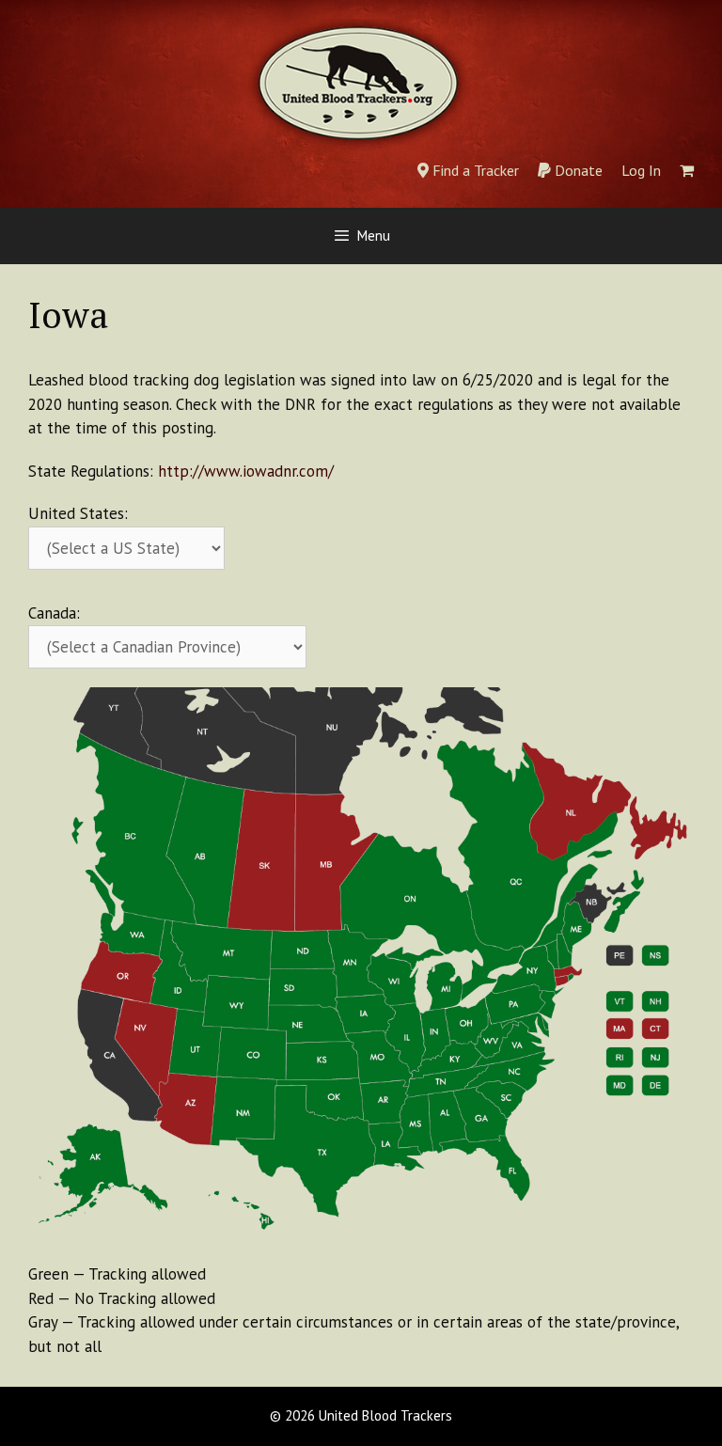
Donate (577, 170)
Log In (641, 170)
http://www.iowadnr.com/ (246, 471)
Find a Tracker (474, 170)
